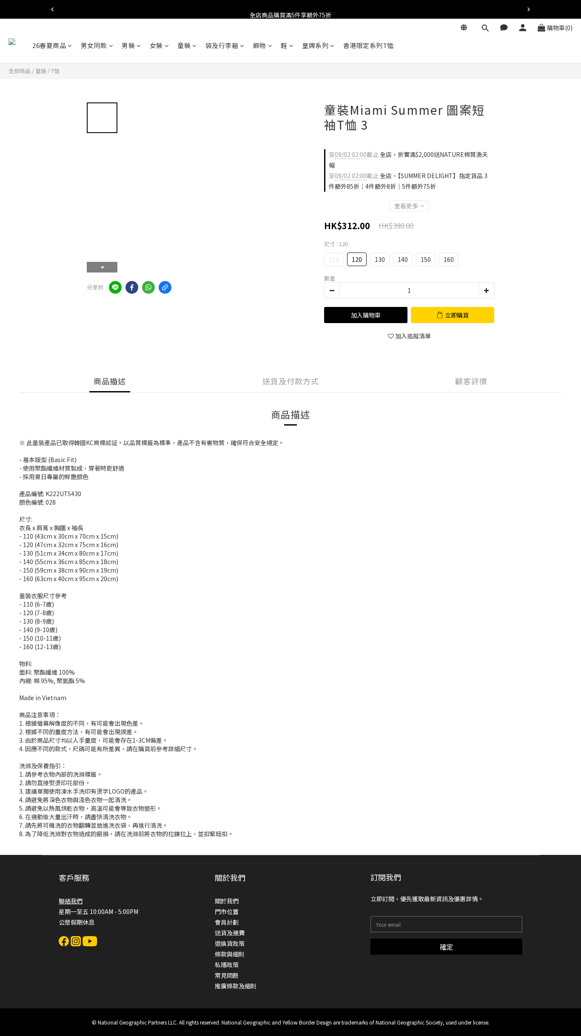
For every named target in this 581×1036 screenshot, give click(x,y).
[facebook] (131, 287)
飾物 (259, 45)
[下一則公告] (529, 9)
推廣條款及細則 (235, 986)
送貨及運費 (230, 932)
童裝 (184, 45)
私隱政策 (227, 964)
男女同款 (94, 45)
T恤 (55, 71)
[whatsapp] (148, 287)
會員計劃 (227, 922)
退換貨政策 (230, 943)
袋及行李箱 (222, 45)
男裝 (128, 45)
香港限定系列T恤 (368, 45)
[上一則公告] (52, 9)
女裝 (156, 45)
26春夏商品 (49, 45)
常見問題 (227, 975)
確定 (446, 947)
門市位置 (227, 911)
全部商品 (20, 71)
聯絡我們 (71, 901)
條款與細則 (230, 954)
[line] (115, 287)
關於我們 (227, 901)
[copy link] (165, 287)
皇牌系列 (315, 45)
